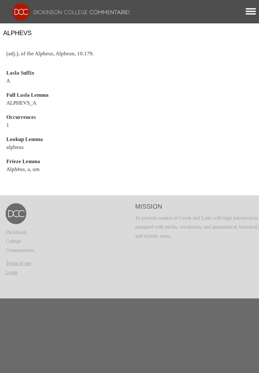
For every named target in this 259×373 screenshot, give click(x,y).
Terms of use (18, 263)
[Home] (68, 11)
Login (12, 272)
